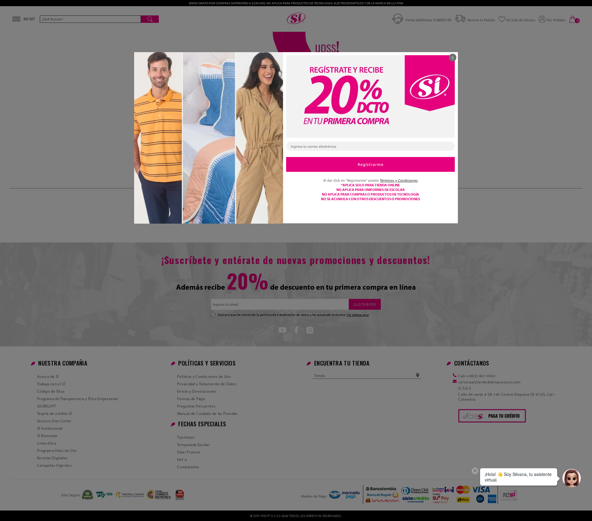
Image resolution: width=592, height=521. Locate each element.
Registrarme (371, 164)
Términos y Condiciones (399, 180)
